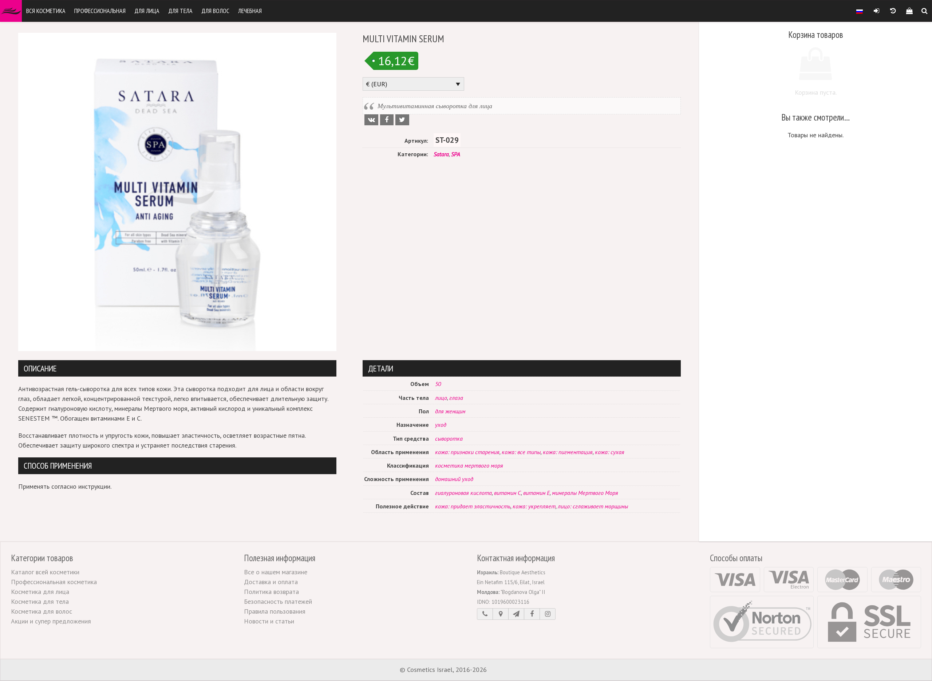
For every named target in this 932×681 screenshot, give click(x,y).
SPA (455, 154)
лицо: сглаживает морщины (593, 506)
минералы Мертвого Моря (585, 492)
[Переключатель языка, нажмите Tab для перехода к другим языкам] (859, 11)
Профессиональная (100, 11)
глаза (456, 397)
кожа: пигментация (568, 452)
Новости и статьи (269, 621)
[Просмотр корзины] (909, 11)
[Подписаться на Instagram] (548, 614)
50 (438, 383)
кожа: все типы (521, 452)
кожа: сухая (609, 452)
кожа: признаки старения (467, 452)
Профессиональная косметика (54, 582)
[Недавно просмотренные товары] (893, 11)
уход (440, 424)
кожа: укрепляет (534, 506)
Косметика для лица (40, 591)
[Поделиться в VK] (371, 119)
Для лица (146, 11)
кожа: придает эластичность (472, 506)
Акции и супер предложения (51, 621)
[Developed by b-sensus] (510, 670)
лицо (441, 397)
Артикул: (416, 140)
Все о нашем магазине (275, 572)
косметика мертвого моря (469, 465)
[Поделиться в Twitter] (402, 119)
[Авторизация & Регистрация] (876, 11)
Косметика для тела (40, 601)
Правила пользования (274, 611)
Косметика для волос (41, 611)
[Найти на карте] (501, 614)
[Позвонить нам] (485, 614)
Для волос (215, 11)
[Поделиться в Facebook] (387, 119)
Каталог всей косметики (45, 572)
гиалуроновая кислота (463, 492)
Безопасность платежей (278, 601)
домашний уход (454, 479)
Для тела (180, 11)
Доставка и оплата (271, 582)
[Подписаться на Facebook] (532, 614)
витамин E (536, 492)
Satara (441, 154)
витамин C (507, 492)
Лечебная (250, 11)
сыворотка (449, 438)
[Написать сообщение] (516, 614)
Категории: (413, 154)
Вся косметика (46, 11)
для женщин (450, 411)
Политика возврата (271, 591)
